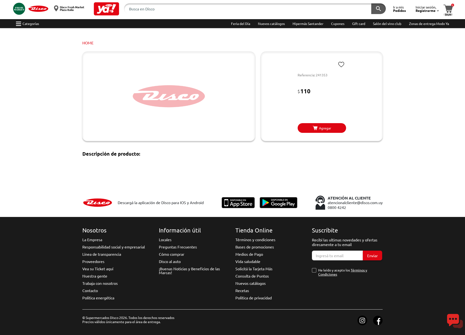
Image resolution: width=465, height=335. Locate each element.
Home (87, 42)
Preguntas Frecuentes (178, 247)
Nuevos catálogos (250, 283)
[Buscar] (378, 8)
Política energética (98, 298)
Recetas (242, 290)
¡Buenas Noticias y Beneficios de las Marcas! (189, 270)
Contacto (90, 290)
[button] (106, 9)
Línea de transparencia (101, 254)
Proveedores (93, 261)
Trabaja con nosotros (100, 283)
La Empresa (92, 239)
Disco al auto (170, 261)
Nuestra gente (94, 276)
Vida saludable (247, 261)
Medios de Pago (249, 254)
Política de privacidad (253, 298)
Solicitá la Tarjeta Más (253, 269)
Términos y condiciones (255, 239)
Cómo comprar (171, 254)
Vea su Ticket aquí (97, 269)
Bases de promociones (254, 247)
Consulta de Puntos (252, 276)
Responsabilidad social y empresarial (113, 247)
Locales (165, 239)
